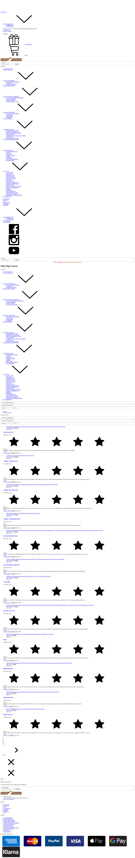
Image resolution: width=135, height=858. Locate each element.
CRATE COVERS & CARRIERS (11, 96)
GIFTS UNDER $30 (8, 69)
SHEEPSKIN (9, 157)
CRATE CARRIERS (11, 99)
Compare (5, 33)
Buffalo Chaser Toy (8, 714)
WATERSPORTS (10, 160)
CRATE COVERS (10, 100)
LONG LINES (9, 137)
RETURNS (6, 205)
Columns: (4, 408)
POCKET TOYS (10, 185)
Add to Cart (8, 635)
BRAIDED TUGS (10, 175)
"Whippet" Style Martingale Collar (11, 518)
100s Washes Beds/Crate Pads (10, 535)
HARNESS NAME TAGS (12, 138)
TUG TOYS (6, 171)
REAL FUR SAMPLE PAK (12, 187)
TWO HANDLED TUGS (12, 192)
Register (10, 31)
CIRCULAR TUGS (10, 177)
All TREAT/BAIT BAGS (12, 151)
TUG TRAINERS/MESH (12, 159)
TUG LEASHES (10, 134)
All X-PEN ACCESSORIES (12, 113)
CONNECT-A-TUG (11, 178)
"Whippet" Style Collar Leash (10, 490)
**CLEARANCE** (8, 68)
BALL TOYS (9, 173)
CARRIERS (9, 117)
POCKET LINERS (10, 155)
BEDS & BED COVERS (9, 85)
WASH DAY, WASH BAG (12, 194)
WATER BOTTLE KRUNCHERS (14, 195)
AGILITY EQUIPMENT (9, 80)
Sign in (5, 222)
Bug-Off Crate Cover (8, 432)
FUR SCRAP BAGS (8, 118)
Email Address (5, 787)
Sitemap (5, 812)
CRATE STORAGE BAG (12, 101)
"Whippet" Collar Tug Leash (10, 461)
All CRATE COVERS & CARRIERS (14, 97)
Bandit (5, 639)
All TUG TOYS (10, 172)
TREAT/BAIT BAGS (8, 150)
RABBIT (8, 156)
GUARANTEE (6, 202)
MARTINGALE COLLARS (12, 132)
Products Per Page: (6, 405)
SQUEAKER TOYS (11, 191)
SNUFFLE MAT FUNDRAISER (11, 139)
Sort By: (3, 402)
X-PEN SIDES (9, 116)
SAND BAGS (9, 83)
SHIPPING (6, 203)
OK (1, 779)
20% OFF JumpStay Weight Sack (11, 564)
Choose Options (9, 428)
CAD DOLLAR (10, 26)
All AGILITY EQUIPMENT (12, 82)
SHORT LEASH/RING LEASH (13, 133)
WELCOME (6, 198)
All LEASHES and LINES (12, 130)
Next (4, 755)
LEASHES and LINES (8, 129)
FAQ (4, 201)
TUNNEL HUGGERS (11, 84)
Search (3, 62)
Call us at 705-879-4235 (8, 799)
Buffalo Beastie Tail (8, 668)
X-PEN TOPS (9, 114)
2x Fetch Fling (6, 581)
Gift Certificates (6, 220)
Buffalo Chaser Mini (8, 697)
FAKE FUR (9, 154)
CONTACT (6, 200)
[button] (11, 767)
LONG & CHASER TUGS (12, 182)
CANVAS (8, 152)
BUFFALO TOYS (10, 176)
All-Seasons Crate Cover (9, 610)
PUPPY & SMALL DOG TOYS (13, 186)
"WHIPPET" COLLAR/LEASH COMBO (16, 135)
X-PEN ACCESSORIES (9, 112)
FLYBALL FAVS (10, 181)
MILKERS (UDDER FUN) (12, 183)
